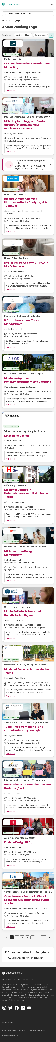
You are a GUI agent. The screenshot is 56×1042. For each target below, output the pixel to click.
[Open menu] (51, 4)
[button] (23, 35)
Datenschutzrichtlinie (10, 1036)
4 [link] (27, 937)
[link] (14, 20)
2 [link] (16, 937)
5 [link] (32, 937)
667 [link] (43, 937)
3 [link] (22, 937)
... (37, 937)
